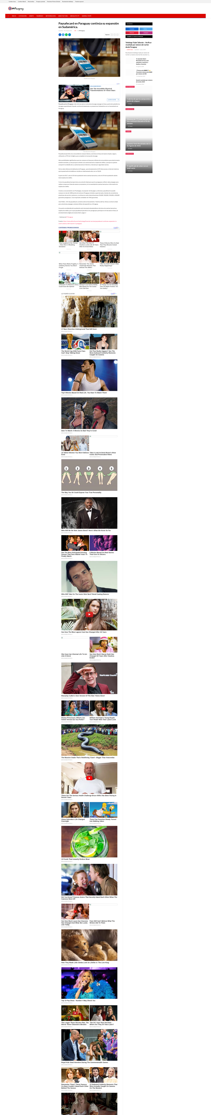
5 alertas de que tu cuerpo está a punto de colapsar (138, 100)
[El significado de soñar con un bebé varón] (139, 163)
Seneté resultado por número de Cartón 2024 (144, 81)
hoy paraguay (130, 86)
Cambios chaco (12, 1)
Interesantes (129, 153)
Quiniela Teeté (86, 16)
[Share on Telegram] (69, 34)
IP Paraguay (69, 217)
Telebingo (39, 16)
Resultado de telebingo (67, 1)
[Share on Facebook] (60, 34)
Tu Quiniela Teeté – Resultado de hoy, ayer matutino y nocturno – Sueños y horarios (142, 61)
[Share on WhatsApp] (66, 34)
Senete (31, 16)
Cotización (23, 16)
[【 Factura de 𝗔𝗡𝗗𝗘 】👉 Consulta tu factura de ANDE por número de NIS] (130, 72)
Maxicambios (31, 1)
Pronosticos (130, 109)
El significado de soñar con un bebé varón (137, 167)
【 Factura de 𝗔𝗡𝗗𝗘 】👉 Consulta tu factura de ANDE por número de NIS (144, 72)
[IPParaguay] (16, 8)
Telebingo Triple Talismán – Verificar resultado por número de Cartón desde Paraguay (139, 45)
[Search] (203, 16)
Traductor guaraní (79, 1)
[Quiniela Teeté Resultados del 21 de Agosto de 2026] (139, 141)
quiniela (128, 131)
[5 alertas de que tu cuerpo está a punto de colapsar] (139, 96)
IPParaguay (82, 30)
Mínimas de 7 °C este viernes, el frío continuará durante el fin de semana (138, 121)
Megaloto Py (74, 16)
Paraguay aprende (40, 1)
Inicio (14, 16)
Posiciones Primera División (53, 1)
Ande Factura (63, 16)
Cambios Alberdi (22, 1)
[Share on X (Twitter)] (63, 34)
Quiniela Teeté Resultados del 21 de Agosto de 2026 (139, 145)
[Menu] (8, 16)
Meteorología (51, 16)
